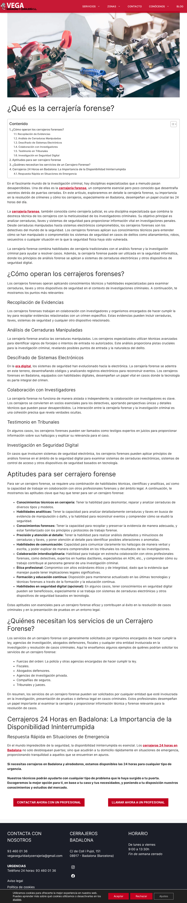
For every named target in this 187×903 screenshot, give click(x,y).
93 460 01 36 (17, 851)
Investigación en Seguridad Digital (38, 155)
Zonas (111, 6)
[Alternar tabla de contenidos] (172, 124)
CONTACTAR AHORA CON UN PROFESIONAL (49, 802)
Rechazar (141, 896)
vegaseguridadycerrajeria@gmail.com (34, 856)
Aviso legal (15, 881)
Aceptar (118, 896)
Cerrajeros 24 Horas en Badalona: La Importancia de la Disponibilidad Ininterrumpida (69, 169)
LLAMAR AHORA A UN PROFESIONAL (138, 802)
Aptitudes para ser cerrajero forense (36, 160)
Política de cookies (21, 887)
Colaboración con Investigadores (38, 146)
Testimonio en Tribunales (33, 151)
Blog (180, 6)
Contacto (135, 6)
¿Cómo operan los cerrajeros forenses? (38, 129)
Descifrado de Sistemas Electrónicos (40, 142)
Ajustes (163, 896)
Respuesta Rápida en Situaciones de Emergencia (47, 173)
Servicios (89, 6)
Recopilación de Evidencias (34, 134)
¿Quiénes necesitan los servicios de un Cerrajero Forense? (51, 164)
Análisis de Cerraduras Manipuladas (39, 138)
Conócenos (157, 6)
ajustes (17, 899)
